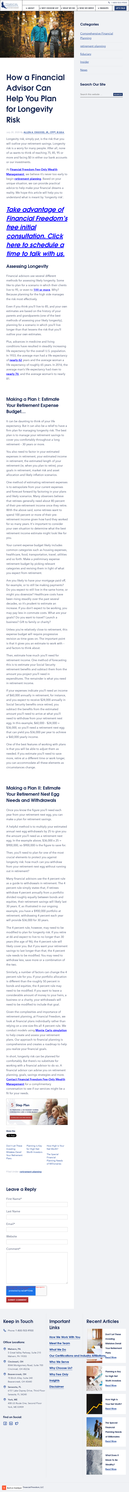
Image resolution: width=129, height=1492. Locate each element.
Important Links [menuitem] (59, 1324)
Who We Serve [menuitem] (86, 8)
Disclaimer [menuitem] (56, 1386)
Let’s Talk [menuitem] (120, 8)
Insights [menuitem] (104, 8)
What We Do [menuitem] (69, 8)
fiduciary (85, 54)
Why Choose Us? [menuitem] (50, 8)
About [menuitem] (31, 8)
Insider (84, 62)
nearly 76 (12, 374)
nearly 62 (16, 360)
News (83, 70)
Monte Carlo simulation (51, 1030)
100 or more (42, 290)
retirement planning (27, 179)
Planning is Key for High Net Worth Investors (34, 1149)
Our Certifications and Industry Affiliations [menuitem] (77, 1356)
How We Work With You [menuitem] (64, 1337)
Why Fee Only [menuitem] (58, 1374)
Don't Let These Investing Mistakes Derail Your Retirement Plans (14, 1152)
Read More (110, 1357)
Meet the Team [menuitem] (59, 1343)
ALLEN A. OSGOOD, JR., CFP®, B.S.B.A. (44, 132)
